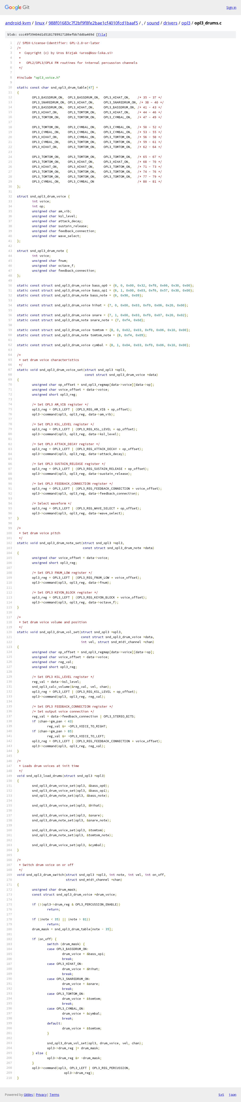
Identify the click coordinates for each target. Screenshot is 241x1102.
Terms (54, 1094)
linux (39, 23)
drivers (170, 23)
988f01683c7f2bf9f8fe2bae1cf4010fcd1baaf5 (93, 23)
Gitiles (28, 1094)
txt (221, 1094)
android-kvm (18, 23)
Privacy (41, 1094)
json (232, 1094)
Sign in (231, 7)
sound (153, 23)
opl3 (185, 23)
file (101, 35)
